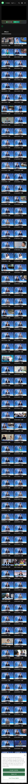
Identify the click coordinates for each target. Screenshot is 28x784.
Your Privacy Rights (14, 778)
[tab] (6, 32)
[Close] (25, 755)
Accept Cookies (14, 770)
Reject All (14, 774)
